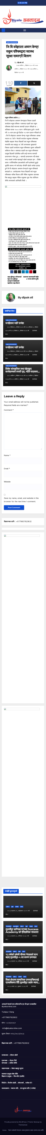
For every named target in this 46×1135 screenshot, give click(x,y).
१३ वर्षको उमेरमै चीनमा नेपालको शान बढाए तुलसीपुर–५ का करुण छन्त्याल (22, 956)
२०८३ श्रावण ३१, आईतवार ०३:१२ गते (18, 911)
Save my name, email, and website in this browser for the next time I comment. (21, 500)
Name (7, 455)
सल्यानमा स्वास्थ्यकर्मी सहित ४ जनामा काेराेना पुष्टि (31, 278)
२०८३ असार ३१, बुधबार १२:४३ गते (17, 986)
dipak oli (20, 62)
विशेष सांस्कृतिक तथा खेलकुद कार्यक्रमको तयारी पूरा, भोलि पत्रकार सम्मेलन (21, 371)
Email (7, 468)
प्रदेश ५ (7, 906)
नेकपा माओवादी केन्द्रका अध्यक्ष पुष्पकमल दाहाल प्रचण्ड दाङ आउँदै (26, 1130)
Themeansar (22, 1125)
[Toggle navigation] (24, 30)
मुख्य (12, 906)
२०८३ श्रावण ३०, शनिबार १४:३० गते (18, 936)
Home (4, 1130)
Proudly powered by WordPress (15, 1122)
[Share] (20, 83)
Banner (8, 926)
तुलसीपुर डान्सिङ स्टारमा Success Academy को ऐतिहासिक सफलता (22, 931)
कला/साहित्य (15, 926)
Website (7, 482)
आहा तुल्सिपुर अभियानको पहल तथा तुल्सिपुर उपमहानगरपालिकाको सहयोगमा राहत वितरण (14, 280)
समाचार (16, 906)
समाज (21, 906)
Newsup (36, 1122)
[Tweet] (34, 83)
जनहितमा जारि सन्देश (14, 323)
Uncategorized (12, 42)
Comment (9, 410)
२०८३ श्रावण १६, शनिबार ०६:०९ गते (18, 961)
